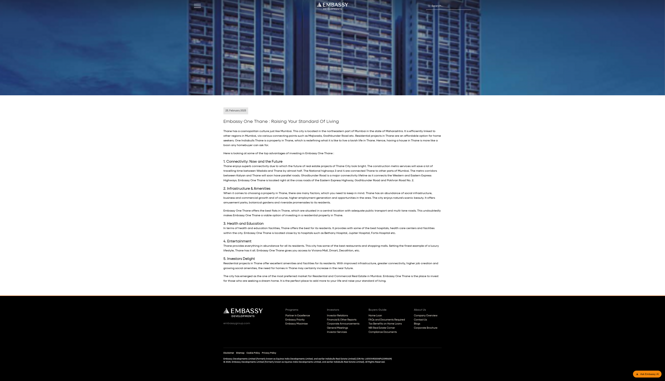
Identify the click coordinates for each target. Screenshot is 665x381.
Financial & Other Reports (342, 320)
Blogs (417, 324)
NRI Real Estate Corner (382, 328)
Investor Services (337, 332)
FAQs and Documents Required (387, 320)
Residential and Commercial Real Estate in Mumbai (347, 276)
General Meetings (337, 328)
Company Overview (425, 315)
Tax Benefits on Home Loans (385, 324)
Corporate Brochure (425, 328)
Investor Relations (337, 315)
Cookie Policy (253, 353)
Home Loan (375, 315)
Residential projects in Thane (374, 136)
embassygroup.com (236, 323)
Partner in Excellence (297, 315)
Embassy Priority (295, 320)
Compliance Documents (383, 332)
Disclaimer (228, 353)
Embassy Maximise (296, 324)
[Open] (197, 6)
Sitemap (240, 353)
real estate (313, 166)
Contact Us (420, 320)
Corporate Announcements (343, 324)
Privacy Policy (269, 353)
